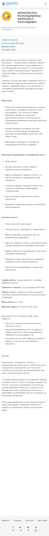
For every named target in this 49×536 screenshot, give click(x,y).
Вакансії (5, 520)
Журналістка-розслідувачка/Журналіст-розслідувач (19, 28)
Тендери (17, 520)
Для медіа (42, 520)
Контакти (30, 520)
